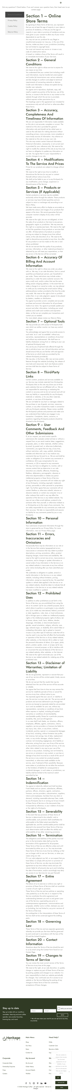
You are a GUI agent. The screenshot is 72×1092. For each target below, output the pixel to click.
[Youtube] (45, 1083)
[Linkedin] (41, 1083)
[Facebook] (26, 1083)
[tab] (14, 15)
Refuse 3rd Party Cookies (61, 1083)
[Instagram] (34, 1083)
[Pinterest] (38, 1083)
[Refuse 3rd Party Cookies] (69, 1072)
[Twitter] (30, 1083)
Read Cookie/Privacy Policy (61, 1088)
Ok (58, 1077)
